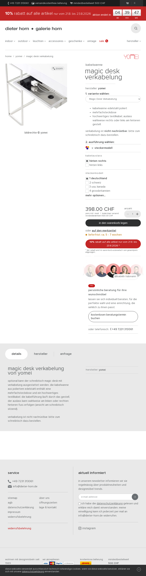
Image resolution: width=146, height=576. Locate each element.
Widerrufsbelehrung (19, 517)
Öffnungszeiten (48, 502)
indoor (9, 41)
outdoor (23, 41)
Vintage (91, 41)
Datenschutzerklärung (21, 507)
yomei (18, 56)
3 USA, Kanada (97, 186)
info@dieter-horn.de (25, 486)
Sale (101, 41)
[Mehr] (137, 214)
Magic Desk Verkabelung (39, 56)
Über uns (44, 498)
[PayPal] (59, 563)
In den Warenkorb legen (113, 223)
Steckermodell (103, 148)
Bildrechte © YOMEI (36, 132)
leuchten (38, 41)
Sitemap (12, 498)
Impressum (14, 512)
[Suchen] (136, 28)
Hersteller (133, 41)
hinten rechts (97, 161)
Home (8, 56)
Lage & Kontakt (48, 507)
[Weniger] (127, 214)
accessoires (56, 41)
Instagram (89, 528)
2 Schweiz (95, 182)
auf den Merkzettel (104, 230)
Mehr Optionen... (95, 195)
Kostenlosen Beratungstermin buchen (108, 316)
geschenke (75, 41)
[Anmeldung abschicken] (135, 497)
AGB (10, 502)
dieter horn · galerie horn (33, 29)
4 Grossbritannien (99, 191)
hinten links (96, 165)
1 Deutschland (98, 178)
